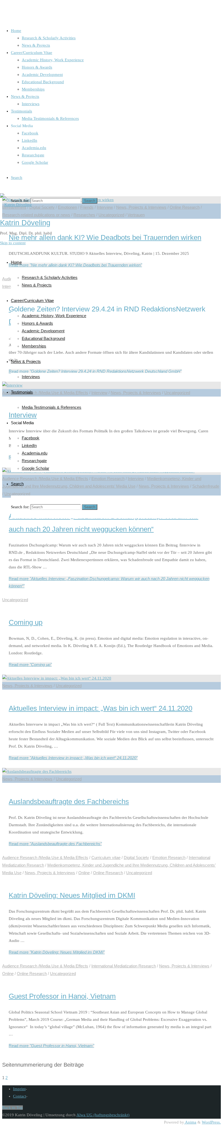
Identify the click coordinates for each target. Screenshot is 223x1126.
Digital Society (136, 857)
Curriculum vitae (105, 857)
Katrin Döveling (25, 223)
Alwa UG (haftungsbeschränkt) (102, 1115)
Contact (19, 1096)
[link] (16, 177)
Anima (190, 1122)
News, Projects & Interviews (27, 685)
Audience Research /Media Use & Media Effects (45, 857)
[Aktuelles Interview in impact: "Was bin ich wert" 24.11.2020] (56, 678)
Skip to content (13, 243)
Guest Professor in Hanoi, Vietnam (62, 996)
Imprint (19, 1089)
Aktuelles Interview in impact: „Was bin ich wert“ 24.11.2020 (100, 708)
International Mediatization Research (123, 966)
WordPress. (211, 1122)
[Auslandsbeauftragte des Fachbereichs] (37, 771)
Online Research (108, 872)
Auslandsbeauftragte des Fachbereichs (69, 801)
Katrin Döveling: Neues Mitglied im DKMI (72, 895)
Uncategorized (15, 599)
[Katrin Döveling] (16, 204)
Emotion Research (168, 857)
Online (84, 872)
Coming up (25, 622)
